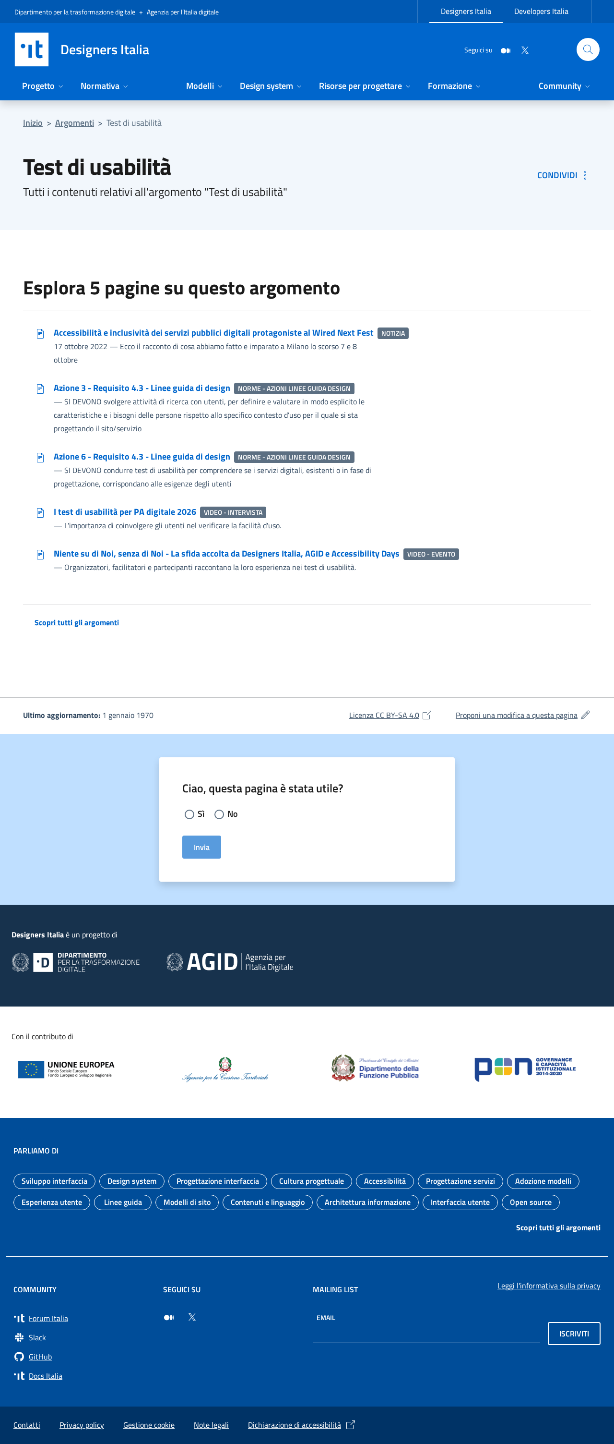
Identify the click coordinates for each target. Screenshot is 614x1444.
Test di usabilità (134, 122)
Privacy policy (81, 1425)
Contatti (26, 1425)
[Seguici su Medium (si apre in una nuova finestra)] (169, 1317)
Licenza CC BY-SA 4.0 (391, 715)
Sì (201, 813)
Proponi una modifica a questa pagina (523, 715)
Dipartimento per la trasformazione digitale (74, 12)
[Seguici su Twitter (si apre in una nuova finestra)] (192, 1317)
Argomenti (74, 122)
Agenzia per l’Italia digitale (183, 12)
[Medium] (501, 49)
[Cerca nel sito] (588, 49)
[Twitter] (521, 49)
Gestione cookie (149, 1425)
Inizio (33, 122)
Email (326, 1317)
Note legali (211, 1425)
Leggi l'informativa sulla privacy (549, 1285)
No (232, 813)
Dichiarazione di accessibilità (294, 1425)
